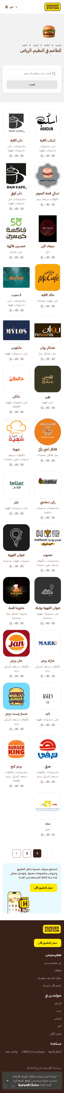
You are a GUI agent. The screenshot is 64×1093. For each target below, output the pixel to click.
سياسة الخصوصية (28, 1084)
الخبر (59, 1026)
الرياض (35, 45)
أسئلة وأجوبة (54, 1051)
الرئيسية (58, 45)
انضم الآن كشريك (52, 985)
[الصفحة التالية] (17, 853)
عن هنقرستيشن (52, 963)
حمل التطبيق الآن (43, 887)
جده (59, 1011)
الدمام (58, 1003)
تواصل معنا (11, 1051)
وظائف (57, 970)
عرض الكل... (55, 1033)
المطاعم (47, 45)
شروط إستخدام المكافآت (33, 1051)
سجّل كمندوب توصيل (49, 978)
